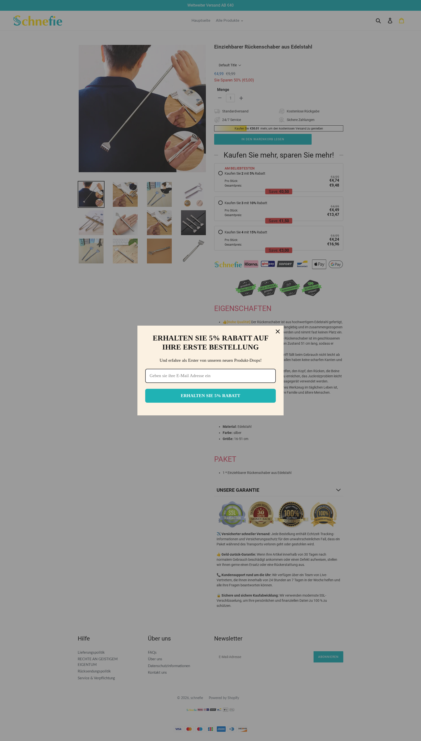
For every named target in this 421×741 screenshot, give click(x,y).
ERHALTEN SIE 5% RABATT (210, 395)
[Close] (278, 331)
